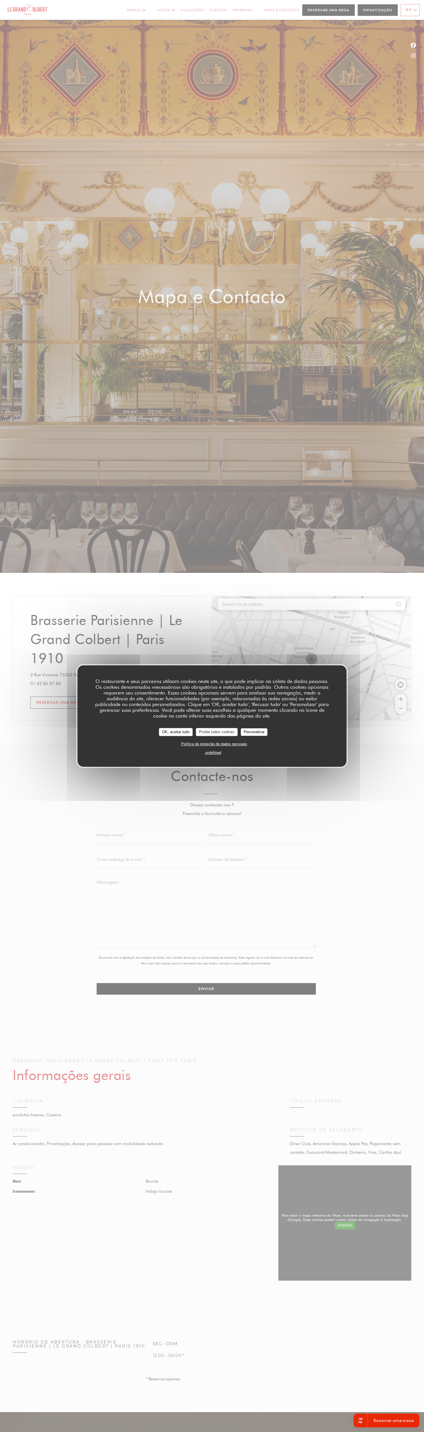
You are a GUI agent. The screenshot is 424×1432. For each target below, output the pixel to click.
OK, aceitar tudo (176, 732)
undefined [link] (213, 752)
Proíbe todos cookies (216, 732)
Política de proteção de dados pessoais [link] (214, 744)
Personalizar (254, 732)
